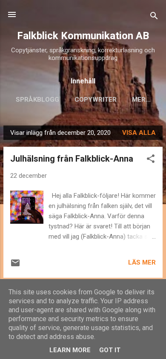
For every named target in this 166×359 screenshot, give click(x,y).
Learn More (70, 350)
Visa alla (139, 133)
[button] (151, 160)
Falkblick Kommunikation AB (83, 36)
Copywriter (95, 99)
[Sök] (154, 17)
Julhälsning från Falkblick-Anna (71, 159)
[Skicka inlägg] (15, 266)
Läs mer (142, 262)
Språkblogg (37, 99)
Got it (109, 350)
